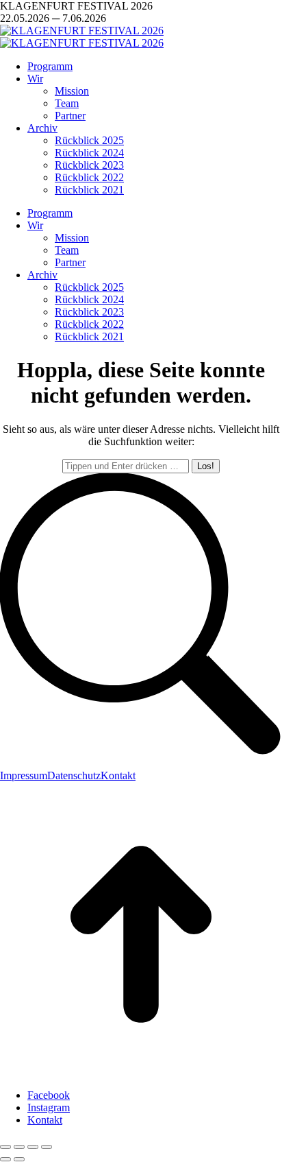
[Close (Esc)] (5, 1147)
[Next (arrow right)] (19, 1159)
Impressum (23, 775)
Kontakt (118, 775)
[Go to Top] (141, 1072)
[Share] (19, 1147)
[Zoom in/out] (46, 1147)
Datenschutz (74, 775)
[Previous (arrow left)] (5, 1159)
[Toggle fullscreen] (32, 1147)
